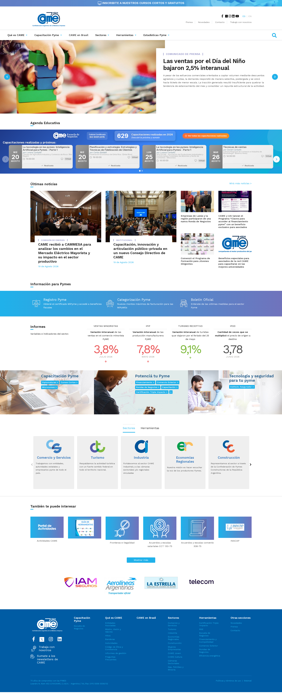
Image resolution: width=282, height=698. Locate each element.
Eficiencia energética (209, 656)
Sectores (100, 35)
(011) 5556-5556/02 (99, 684)
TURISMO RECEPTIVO (190, 326)
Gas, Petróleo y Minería (175, 668)
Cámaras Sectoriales (173, 662)
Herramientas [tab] (150, 428)
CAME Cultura (175, 657)
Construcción (175, 643)
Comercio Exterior (208, 646)
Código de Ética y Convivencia (114, 648)
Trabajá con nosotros (241, 22)
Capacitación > (170, 387)
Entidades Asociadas (110, 624)
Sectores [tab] (129, 428)
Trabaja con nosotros (47, 648)
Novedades (204, 22)
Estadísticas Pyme (154, 35)
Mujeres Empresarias (174, 648)
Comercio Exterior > (167, 382)
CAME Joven (174, 653)
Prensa (189, 22)
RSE (201, 629)
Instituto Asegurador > (242, 387)
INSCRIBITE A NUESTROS (142, 3)
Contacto (220, 22)
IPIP (148, 326)
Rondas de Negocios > (147, 387)
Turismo (172, 629)
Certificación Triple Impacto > (151, 392)
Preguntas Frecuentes (110, 658)
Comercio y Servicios (173, 624)
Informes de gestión (115, 653)
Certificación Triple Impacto (209, 624)
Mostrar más (141, 560)
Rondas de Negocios (204, 650)
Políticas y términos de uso (228, 681)
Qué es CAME (15, 35)
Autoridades (111, 643)
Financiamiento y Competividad (207, 640)
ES (243, 16)
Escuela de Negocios (79, 627)
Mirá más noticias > (240, 183)
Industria (172, 633)
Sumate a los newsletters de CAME (47, 659)
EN (250, 16)
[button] (7, 77)
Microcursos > (49, 387)
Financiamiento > (145, 382)
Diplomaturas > (50, 382)
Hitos (108, 635)
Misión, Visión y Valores (113, 630)
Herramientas (124, 35)
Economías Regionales (173, 638)
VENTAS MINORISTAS (106, 326)
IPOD (232, 326)
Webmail (248, 681)
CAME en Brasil (79, 35)
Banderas (110, 639)
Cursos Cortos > (69, 382)
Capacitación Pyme (46, 35)
